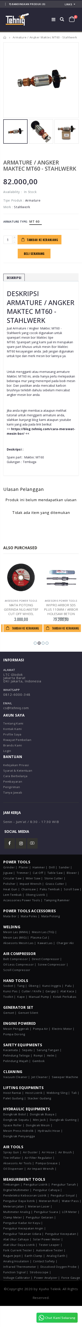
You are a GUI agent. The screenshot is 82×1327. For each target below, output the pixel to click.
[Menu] (54, 19)
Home (5, 37)
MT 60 (34, 221)
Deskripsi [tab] (14, 277)
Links (68, 4)
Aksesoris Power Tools (21, 600)
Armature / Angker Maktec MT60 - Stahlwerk (39, 165)
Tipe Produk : (13, 200)
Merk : (8, 207)
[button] (35, 643)
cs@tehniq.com (16, 708)
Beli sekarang (34, 253)
